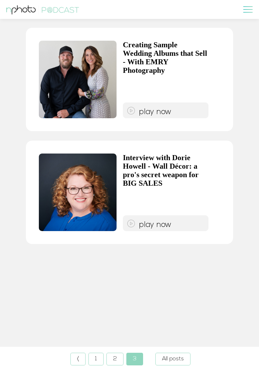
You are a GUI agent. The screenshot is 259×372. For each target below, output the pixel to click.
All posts (173, 359)
